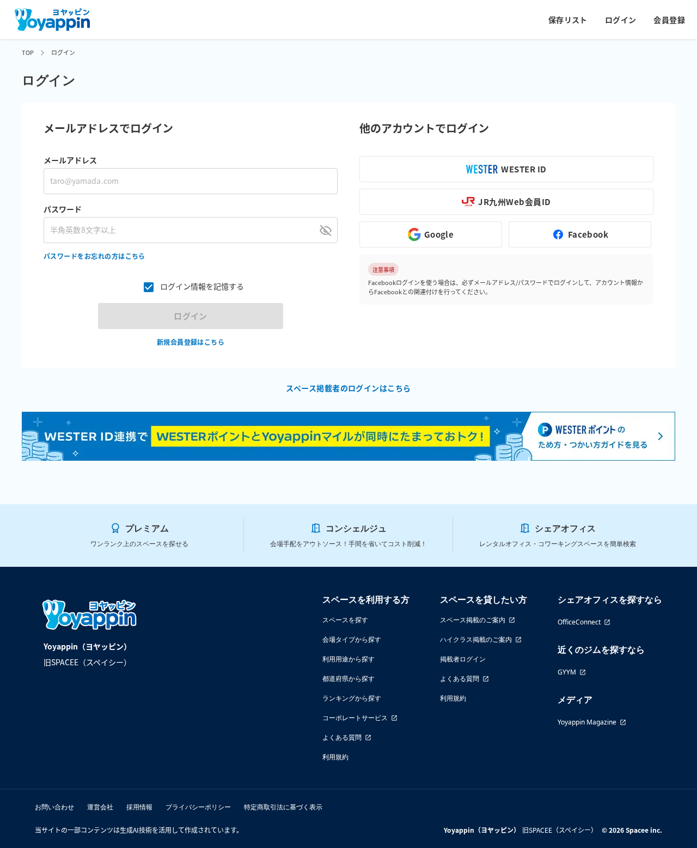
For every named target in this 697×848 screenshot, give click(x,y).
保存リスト (568, 19)
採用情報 (139, 807)
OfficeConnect (579, 622)
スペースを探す (345, 619)
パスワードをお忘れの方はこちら (94, 256)
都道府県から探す (348, 678)
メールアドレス (70, 160)
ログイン (621, 19)
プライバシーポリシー (198, 807)
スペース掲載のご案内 (472, 619)
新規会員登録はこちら (191, 341)
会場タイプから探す (351, 639)
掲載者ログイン (463, 659)
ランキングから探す (351, 698)
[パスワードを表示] (326, 230)
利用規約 (335, 757)
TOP (28, 52)
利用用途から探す (348, 659)
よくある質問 (342, 737)
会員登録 (669, 19)
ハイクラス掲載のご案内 (476, 639)
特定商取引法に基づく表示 (283, 807)
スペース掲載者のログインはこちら (348, 387)
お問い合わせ (54, 807)
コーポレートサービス (355, 717)
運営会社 (100, 807)
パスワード (63, 209)
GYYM (567, 672)
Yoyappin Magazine (587, 722)
